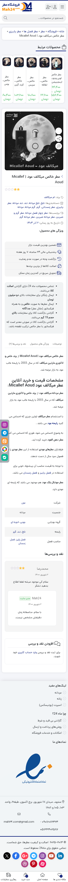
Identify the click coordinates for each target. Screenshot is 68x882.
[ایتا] (4, 441)
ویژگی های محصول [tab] (39, 344)
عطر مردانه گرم (27, 217)
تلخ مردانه (34, 203)
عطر (43, 31)
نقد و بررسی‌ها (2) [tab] (17, 344)
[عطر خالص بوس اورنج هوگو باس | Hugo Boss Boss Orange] (6, 61)
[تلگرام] (4, 433)
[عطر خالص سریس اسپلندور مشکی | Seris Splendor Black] (32, 62)
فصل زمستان (30, 473)
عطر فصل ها (31, 31)
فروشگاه (52, 31)
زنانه (59, 699)
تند (26, 203)
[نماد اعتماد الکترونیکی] (34, 769)
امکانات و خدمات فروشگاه (47, 733)
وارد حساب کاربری (27, 652)
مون (23, 503)
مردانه (21, 207)
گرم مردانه (30, 207)
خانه (61, 31)
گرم (38, 207)
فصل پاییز (45, 473)
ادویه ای (15, 522)
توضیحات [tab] (57, 344)
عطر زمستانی (48, 207)
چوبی (23, 522)
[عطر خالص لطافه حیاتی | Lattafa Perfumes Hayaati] (44, 62)
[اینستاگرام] (4, 424)
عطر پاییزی (15, 31)
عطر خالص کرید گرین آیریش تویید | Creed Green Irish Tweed (19, 79)
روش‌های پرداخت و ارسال (47, 727)
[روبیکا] (4, 449)
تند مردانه (18, 203)
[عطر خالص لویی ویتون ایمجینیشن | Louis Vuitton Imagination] (56, 63)
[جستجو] (5, 18)
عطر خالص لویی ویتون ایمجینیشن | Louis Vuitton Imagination (56, 76)
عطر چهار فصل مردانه (36, 213)
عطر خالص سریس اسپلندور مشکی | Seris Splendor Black (32, 79)
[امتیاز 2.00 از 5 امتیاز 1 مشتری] (12, 189)
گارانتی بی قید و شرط (50, 721)
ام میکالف (49, 197)
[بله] (4, 457)
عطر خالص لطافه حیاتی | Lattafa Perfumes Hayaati (44, 79)
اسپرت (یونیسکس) (50, 705)
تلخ (43, 203)
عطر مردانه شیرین (45, 217)
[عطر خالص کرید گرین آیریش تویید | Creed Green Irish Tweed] (19, 62)
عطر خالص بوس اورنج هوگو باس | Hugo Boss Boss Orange (7, 78)
